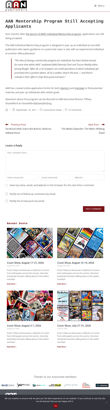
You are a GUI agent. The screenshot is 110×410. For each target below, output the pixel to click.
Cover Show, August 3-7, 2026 (24, 325)
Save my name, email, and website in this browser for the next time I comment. (52, 185)
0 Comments (75, 110)
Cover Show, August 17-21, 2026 (25, 262)
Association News (53, 110)
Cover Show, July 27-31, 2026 (74, 325)
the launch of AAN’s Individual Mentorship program (53, 34)
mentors (65, 88)
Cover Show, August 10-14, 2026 (75, 262)
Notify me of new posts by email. (27, 201)
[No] (106, 402)
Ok (55, 406)
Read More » (11, 284)
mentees (79, 88)
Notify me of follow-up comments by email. (33, 194)
